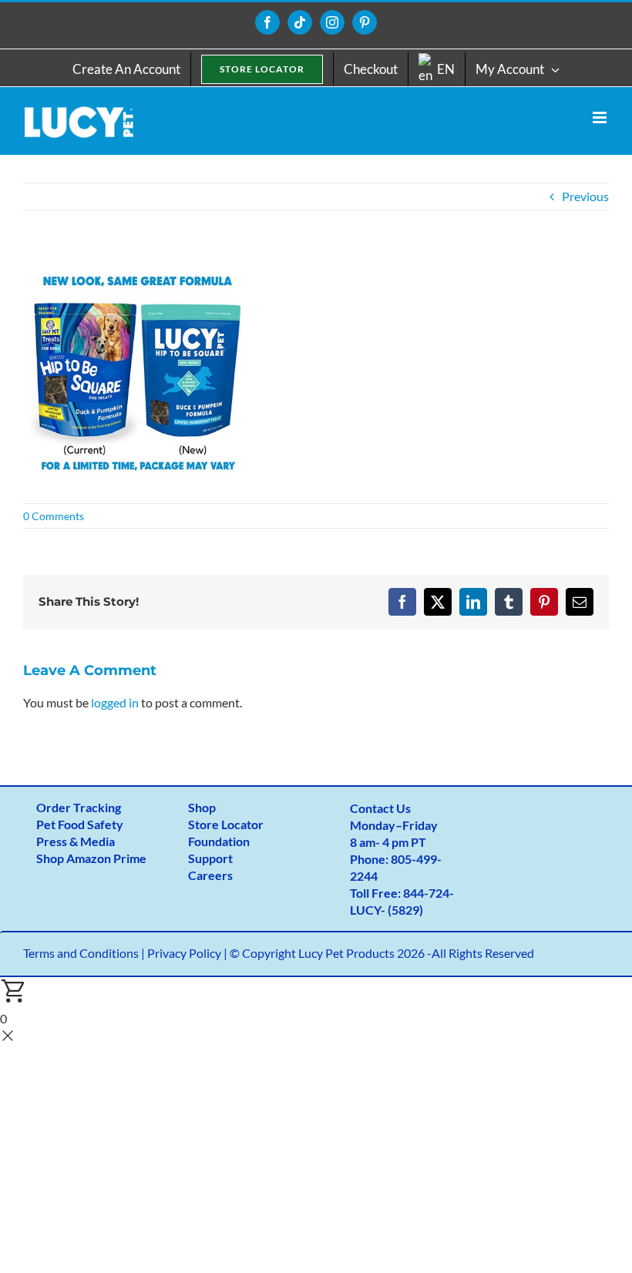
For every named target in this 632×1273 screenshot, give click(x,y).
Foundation (219, 841)
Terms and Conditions (81, 953)
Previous (585, 196)
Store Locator (226, 824)
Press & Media (75, 841)
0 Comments (53, 515)
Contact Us (380, 808)
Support (210, 858)
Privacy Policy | (188, 953)
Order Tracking (78, 807)
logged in (115, 702)
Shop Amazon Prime (91, 858)
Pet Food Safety (79, 824)
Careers (210, 875)
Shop (202, 807)
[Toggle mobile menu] (601, 117)
